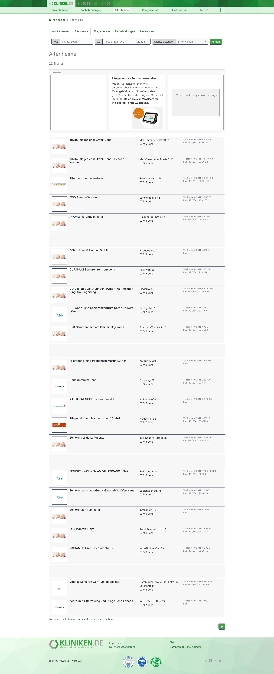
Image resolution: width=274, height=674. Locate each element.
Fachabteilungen (91, 10)
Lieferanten (179, 10)
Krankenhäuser (58, 10)
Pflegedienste (150, 10)
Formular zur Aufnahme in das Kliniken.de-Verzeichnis (81, 619)
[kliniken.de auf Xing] (215, 660)
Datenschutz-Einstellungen (186, 646)
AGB (172, 641)
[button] (192, 42)
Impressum (115, 643)
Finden (216, 41)
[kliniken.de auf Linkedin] (220, 660)
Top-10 (204, 10)
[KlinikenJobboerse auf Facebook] (210, 660)
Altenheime (121, 10)
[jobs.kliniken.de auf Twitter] (205, 660)
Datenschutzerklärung (122, 646)
